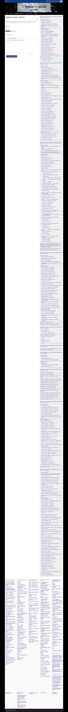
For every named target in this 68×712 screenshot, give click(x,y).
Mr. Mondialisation (20, 610)
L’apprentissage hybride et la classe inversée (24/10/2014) (49, 384)
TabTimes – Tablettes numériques (22, 644)
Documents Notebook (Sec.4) (45, 520)
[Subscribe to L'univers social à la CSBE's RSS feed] (6, 1)
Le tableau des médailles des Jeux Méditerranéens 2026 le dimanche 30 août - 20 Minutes (57, 670)
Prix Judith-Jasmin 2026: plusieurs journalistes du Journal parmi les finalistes (57, 685)
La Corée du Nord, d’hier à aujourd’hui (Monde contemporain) (50, 282)
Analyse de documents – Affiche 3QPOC (47, 267)
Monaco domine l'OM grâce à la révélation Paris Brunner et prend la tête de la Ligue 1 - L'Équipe (57, 656)
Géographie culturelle (43, 355)
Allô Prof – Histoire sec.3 (9, 595)
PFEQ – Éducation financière (45, 331)
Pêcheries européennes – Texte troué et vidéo (49, 186)
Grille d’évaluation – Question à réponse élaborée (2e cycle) (50, 447)
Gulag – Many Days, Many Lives (10, 659)
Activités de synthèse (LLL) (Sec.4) (46, 499)
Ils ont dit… (19, 581)
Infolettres (36, 13)
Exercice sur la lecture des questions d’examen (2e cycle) (50, 537)
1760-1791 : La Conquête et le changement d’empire (49, 199)
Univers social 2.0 (31, 639)
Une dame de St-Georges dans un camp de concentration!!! (50, 464)
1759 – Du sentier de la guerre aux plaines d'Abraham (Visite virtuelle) (10, 584)
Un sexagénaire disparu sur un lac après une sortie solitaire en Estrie (57, 689)
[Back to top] (66, 710)
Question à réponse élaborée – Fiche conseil (48, 47)
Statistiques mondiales (20, 643)
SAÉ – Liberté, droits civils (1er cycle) (47, 137)
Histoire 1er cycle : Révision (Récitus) (47, 100)
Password (7, 29)
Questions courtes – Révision (45, 551)
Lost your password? (9, 34)
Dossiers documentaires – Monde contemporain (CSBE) (49, 276)
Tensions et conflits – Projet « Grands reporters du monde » (50, 305)
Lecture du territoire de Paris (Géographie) (47, 58)
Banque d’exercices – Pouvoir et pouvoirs (47, 511)
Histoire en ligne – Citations (10, 660)
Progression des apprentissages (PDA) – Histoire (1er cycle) (50, 76)
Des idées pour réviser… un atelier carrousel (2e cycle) (49, 519)
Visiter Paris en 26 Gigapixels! (45, 671)
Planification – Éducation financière (46, 336)
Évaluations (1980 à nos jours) (47, 241)
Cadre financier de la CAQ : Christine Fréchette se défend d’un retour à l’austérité (56, 682)
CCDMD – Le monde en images (45, 611)
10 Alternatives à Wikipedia (10, 581)
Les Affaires (43, 692)
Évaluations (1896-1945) (46, 227)
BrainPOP (42, 596)
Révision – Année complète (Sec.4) (46, 560)
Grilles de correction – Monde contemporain (48, 279)
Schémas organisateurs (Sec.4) (46, 563)
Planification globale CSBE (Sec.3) (46, 413)
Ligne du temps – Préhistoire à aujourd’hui (47, 106)
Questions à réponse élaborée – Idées (47, 120)
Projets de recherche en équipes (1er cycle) (47, 111)
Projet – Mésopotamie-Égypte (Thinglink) (47, 112)
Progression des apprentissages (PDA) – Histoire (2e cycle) (50, 415)
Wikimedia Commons (44, 673)
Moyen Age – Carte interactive (45, 640)
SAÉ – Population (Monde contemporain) (47, 313)
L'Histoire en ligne (20, 590)
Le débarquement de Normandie (45, 633)
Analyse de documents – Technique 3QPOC (48, 268)
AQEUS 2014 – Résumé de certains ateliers (47, 374)
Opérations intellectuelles (19, 13)
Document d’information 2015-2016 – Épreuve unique (49, 410)
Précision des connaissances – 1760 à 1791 (49, 200)
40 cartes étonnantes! (44, 587)
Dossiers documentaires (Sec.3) (46, 437)
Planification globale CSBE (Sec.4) (46, 490)
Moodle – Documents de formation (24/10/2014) (48, 386)
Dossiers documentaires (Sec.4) (46, 523)
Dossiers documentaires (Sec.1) (46, 94)
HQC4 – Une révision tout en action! (47, 166)
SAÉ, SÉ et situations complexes (45, 57)
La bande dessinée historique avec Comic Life (48, 163)
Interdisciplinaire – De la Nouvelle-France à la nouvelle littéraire (51, 450)
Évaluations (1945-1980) (46, 234)
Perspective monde (20, 617)
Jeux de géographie (55, 628)
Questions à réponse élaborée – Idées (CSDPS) (48, 117)
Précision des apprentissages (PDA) (46, 358)
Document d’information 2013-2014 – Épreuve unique (49, 407)
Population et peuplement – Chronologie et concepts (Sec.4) (50, 549)
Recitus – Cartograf (20, 625)
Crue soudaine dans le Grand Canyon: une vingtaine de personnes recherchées (21, 696)
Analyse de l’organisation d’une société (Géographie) (49, 34)
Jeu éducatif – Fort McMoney (56, 626)
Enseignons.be (8, 643)
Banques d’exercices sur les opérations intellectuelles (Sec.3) (50, 428)
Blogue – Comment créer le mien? (11, 605)
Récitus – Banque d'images (45, 655)
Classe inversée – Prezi (44, 615)
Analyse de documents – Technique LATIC (47, 270)
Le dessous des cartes (44, 634)
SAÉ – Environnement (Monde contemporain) (48, 310)
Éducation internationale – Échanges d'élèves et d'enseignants (10, 640)
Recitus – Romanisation (32, 636)
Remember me (13, 31)
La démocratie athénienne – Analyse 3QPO (48, 105)
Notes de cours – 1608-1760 (46, 196)
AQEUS (53, 583)
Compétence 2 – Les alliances (46, 181)
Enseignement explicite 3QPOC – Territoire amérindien (50, 183)
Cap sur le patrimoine (9, 608)
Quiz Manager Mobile (20, 622)
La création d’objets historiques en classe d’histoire (49, 103)
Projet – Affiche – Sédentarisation (46, 109)
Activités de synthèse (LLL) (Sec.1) (46, 82)
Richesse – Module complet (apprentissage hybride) (49, 293)
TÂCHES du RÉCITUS (44, 168)
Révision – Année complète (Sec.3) (46, 456)
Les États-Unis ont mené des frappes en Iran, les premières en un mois (22, 702)
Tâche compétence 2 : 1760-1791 (47, 208)
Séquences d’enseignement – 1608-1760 (48, 197)
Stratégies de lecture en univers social (47, 126)
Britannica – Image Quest (44, 597)
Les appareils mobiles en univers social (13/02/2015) (48, 388)
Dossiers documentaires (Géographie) (47, 39)
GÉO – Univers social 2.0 (32, 597)
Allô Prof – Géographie (9, 592)
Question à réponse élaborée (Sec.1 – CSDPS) (48, 114)
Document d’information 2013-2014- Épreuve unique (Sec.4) (50, 477)
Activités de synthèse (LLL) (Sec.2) (46, 83)
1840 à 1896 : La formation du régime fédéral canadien (49, 217)
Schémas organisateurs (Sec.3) (46, 458)
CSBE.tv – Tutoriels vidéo (9, 627)
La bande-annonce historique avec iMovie (47, 162)
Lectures (42, 342)
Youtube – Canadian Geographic (45, 676)
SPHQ (53, 646)
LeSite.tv (18, 599)
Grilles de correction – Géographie (46, 42)
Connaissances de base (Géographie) (46, 38)
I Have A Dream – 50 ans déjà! (46, 449)
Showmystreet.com (20, 638)
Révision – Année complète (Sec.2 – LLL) (47, 123)
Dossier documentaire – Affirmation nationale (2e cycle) (49, 436)
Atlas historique (43, 593)
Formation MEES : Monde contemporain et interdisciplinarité (49, 324)
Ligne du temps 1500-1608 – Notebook (48, 184)
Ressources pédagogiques (44, 28)
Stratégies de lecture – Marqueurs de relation (48, 53)
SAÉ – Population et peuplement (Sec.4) (47, 574)
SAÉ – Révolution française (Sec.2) (46, 139)
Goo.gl (7, 654)
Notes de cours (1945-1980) (46, 231)
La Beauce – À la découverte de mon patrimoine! (48, 44)
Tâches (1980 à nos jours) (46, 239)
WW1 (18, 653)
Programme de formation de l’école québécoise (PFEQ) (49, 359)
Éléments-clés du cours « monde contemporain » (48, 258)
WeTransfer (19, 650)
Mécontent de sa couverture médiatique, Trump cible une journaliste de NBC (21, 706)
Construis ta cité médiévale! (56, 606)
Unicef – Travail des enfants (21, 646)
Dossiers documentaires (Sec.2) (46, 97)
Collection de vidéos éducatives (10, 621)
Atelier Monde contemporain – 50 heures (46, 322)
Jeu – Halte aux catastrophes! (56, 618)
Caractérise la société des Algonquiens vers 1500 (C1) (50, 174)
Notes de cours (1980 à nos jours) (47, 238)
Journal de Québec (56, 674)
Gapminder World (8, 651)
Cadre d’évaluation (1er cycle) (45, 67)
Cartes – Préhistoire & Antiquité (45, 607)
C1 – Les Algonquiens (45, 176)
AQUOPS (53, 584)
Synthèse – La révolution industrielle (46, 129)
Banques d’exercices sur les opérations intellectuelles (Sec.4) (50, 508)
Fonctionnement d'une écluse (45, 621)
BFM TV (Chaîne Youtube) (44, 594)
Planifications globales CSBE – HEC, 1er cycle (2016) (49, 70)
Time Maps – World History (45, 661)
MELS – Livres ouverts (20, 604)
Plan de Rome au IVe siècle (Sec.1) (46, 108)
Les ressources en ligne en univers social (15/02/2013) (48, 382)
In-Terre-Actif (19, 583)
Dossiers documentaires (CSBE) (46, 157)
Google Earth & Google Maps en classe (47, 41)
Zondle (53, 648)
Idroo (6, 664)
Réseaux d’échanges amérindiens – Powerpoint (49, 187)
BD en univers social (55, 591)
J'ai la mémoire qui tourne (21, 584)
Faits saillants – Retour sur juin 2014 (46, 487)
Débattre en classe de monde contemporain (48, 273)
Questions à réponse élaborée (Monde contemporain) (49, 290)
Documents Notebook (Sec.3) (45, 434)
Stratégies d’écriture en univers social (47, 50)
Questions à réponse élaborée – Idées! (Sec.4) (48, 557)
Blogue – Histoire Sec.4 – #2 (33, 585)
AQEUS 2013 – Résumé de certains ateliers (47, 372)
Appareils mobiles (29, 13)
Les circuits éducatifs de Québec (57, 639)
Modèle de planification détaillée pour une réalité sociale (50, 150)
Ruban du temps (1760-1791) (46, 205)
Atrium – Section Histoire (9, 601)
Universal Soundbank (44, 668)
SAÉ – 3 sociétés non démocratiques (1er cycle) (48, 134)
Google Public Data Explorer (10, 657)
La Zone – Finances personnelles (22, 593)
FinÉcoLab (43, 339)
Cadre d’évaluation (44, 356)
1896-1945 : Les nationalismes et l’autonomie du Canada (50, 223)
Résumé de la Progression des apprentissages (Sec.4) (49, 493)
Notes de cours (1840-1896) (46, 218)
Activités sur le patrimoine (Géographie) (47, 31)
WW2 (18, 656)
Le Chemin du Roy (55, 635)
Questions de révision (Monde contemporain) (48, 291)
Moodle (11, 13)
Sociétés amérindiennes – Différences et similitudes (50, 189)
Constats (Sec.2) (43, 91)
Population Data (19, 620)
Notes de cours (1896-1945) (46, 224)
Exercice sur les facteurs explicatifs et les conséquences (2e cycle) (51, 444)
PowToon (42, 654)
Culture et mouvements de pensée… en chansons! (49, 514)
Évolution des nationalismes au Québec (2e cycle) (49, 439)
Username (7, 26)
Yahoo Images (43, 674)
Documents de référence (44, 19)
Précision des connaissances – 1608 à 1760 (49, 194)
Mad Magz (18, 600)
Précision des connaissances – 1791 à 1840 (49, 211)
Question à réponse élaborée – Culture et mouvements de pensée (51, 554)
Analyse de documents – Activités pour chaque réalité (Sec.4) (50, 500)
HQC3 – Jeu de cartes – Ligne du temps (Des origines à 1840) (50, 160)
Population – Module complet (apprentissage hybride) (49, 287)
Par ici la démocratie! (55, 645)
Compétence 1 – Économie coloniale (48, 202)
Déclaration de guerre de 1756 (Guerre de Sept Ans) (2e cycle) (50, 431)
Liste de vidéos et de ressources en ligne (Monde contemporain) (51, 285)
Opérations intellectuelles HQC (46, 165)
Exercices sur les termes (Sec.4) (46, 540)
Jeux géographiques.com (56, 632)
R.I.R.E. (18, 623)
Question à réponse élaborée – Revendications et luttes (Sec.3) (51, 455)
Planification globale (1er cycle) (46, 73)
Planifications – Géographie (45, 22)
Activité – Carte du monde (45, 29)
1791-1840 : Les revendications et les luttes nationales (49, 210)
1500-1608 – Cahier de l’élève (47, 173)
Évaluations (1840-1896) (46, 221)
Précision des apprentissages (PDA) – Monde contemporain (50, 261)
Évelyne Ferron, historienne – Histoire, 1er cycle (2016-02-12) (49, 393)
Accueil (7, 13)
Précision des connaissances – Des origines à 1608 (50, 171)
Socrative (18, 641)
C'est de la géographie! (44, 599)
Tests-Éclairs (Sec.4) (44, 569)
